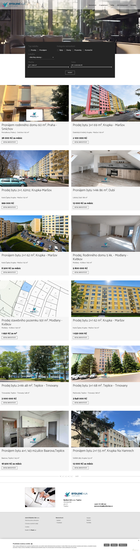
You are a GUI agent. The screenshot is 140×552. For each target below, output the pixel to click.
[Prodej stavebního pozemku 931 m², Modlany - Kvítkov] (34, 298)
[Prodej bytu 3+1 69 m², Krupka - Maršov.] (105, 103)
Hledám (89, 518)
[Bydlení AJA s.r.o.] (13, 4)
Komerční (88, 50)
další (77, 476)
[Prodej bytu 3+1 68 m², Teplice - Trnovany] (105, 364)
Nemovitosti (92, 14)
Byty (61, 50)
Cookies (27, 527)
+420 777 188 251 (100, 504)
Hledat (70, 72)
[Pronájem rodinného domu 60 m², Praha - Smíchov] (34, 103)
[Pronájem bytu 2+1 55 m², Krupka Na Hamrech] (105, 429)
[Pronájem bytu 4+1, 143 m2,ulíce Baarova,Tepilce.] (34, 429)
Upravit (106, 545)
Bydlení (59, 520)
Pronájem (43, 50)
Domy (68, 50)
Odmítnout (114, 545)
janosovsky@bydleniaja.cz (103, 506)
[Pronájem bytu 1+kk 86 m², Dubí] (105, 168)
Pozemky (78, 50)
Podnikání (59, 523)
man (33, 530)
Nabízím (89, 520)
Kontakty (133, 14)
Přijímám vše (123, 545)
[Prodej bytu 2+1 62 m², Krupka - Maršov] (105, 298)
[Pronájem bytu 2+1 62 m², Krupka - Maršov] (34, 233)
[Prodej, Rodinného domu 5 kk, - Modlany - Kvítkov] (105, 233)
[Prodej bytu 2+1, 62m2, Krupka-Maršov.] (34, 168)
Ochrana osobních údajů (31, 524)
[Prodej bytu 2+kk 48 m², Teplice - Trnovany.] (34, 364)
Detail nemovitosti (9, 142)
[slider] (111, 67)
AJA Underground (122, 14)
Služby (112, 14)
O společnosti (103, 14)
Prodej (33, 50)
